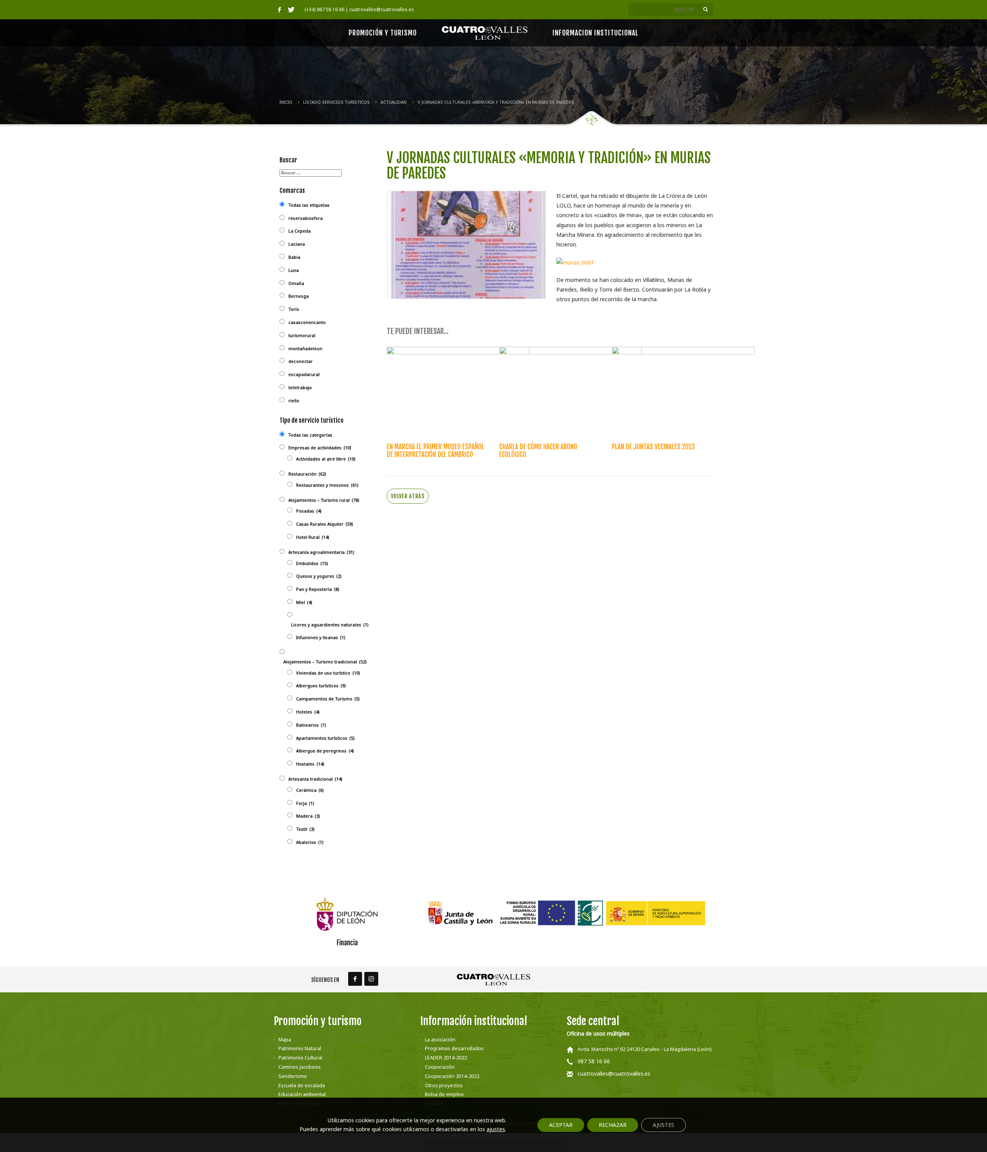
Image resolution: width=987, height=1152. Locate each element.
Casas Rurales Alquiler (324, 524)
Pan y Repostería (317, 589)
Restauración (307, 474)
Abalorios (309, 842)
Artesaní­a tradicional (315, 779)
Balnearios (311, 725)
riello (293, 400)
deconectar (300, 361)
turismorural (301, 335)
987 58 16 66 (594, 1061)
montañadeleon (305, 348)
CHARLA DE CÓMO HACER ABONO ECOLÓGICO (538, 451)
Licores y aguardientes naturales (330, 624)
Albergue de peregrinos (325, 751)
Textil (305, 829)
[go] (705, 9)
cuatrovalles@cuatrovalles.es (614, 1073)
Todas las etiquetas (309, 205)
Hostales (310, 764)
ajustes (496, 1129)
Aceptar (561, 1124)
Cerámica (310, 790)
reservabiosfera (305, 218)
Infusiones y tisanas (320, 637)
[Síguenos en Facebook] (355, 979)
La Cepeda (299, 231)
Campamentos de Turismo (328, 699)
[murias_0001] (575, 261)
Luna (293, 270)
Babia (294, 257)
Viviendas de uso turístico (328, 673)
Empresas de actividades (319, 447)
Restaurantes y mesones (327, 485)
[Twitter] (291, 9)
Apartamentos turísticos (325, 738)
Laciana (296, 244)
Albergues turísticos (321, 685)
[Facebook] (279, 9)
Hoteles (308, 712)
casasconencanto (307, 322)
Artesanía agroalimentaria (321, 552)
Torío (293, 309)
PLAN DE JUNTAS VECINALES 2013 (653, 447)
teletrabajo (300, 387)
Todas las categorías (310, 435)
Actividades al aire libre (325, 459)
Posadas (309, 511)
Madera (308, 816)
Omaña (296, 283)
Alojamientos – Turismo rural (323, 500)
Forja (305, 803)
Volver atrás (407, 496)
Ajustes (663, 1124)
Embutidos (312, 563)
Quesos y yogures (319, 576)
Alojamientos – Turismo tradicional (325, 662)
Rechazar (613, 1124)
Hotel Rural (312, 537)
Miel (304, 602)
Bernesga (298, 296)
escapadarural (304, 374)
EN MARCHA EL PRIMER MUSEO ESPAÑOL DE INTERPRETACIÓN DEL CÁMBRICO (435, 451)
